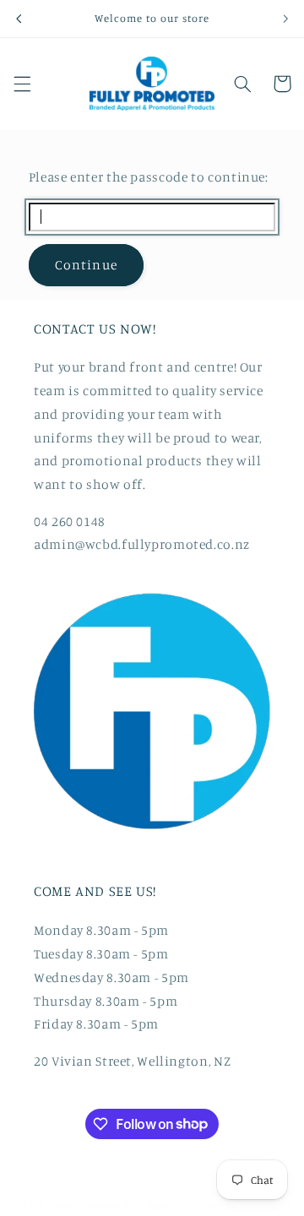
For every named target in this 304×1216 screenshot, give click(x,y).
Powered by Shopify (244, 1205)
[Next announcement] (285, 18)
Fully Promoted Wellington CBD (122, 1205)
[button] (22, 83)
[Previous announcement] (18, 18)
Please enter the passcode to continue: (149, 177)
